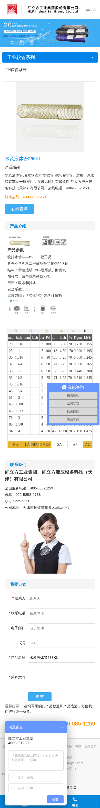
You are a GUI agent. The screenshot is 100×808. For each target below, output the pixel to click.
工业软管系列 (21, 57)
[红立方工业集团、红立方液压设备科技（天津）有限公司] (42, 9)
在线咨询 (19, 209)
